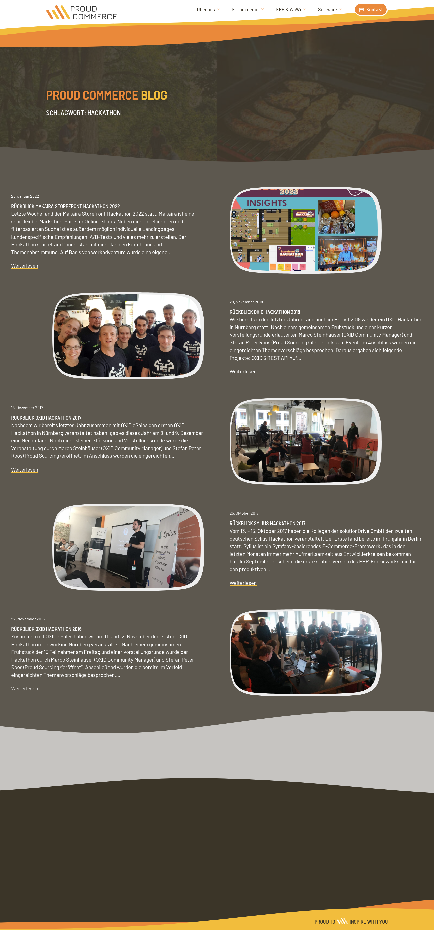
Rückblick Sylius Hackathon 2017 (267, 523)
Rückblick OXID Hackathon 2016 (46, 629)
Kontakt (374, 9)
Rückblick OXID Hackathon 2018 (265, 312)
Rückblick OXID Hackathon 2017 (46, 417)
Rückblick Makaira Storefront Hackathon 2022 (65, 206)
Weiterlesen (24, 265)
